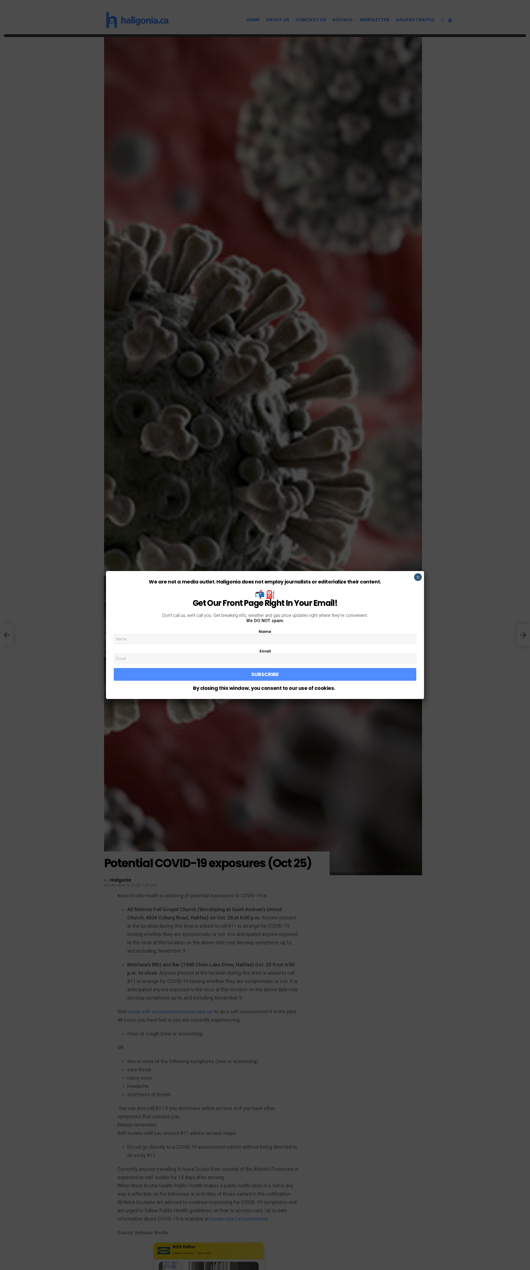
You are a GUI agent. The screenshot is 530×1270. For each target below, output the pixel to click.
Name (265, 631)
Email (265, 651)
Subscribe (265, 674)
